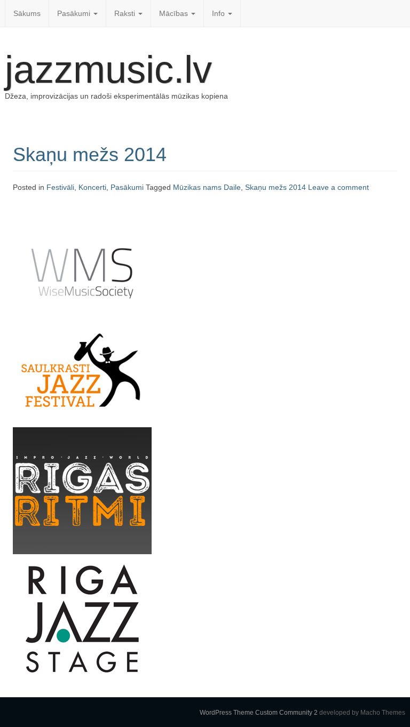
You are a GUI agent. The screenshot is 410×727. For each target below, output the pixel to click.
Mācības (174, 13)
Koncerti (92, 187)
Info (219, 13)
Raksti (125, 13)
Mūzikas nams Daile (207, 187)
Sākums (27, 13)
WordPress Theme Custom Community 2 (259, 712)
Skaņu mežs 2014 (90, 154)
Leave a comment (338, 187)
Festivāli (60, 187)
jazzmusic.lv (108, 69)
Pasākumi (74, 13)
